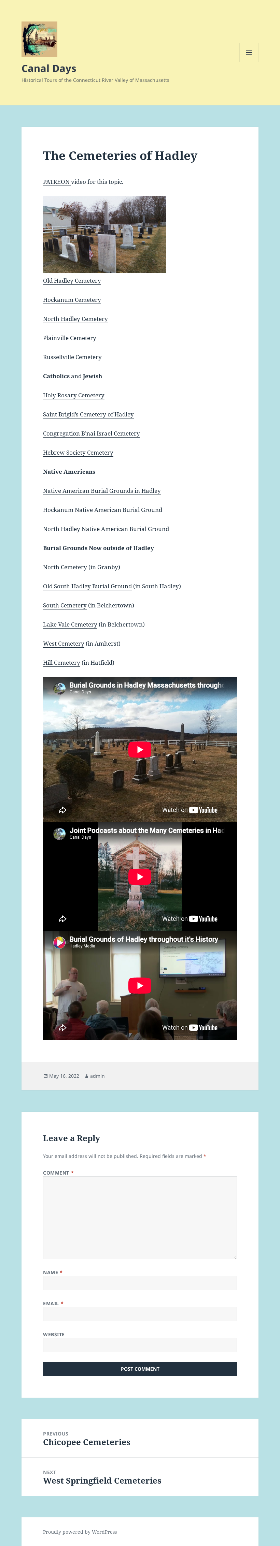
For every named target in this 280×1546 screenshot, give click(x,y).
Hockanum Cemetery (72, 300)
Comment (58, 1172)
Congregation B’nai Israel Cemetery (91, 433)
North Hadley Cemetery (75, 319)
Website (54, 1334)
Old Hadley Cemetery (72, 280)
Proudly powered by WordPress (80, 1532)
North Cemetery (65, 567)
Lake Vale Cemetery (70, 624)
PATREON (57, 182)
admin (97, 1076)
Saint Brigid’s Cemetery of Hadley (88, 414)
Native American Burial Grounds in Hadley (102, 491)
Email (53, 1303)
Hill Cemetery (61, 662)
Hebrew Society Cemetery (78, 452)
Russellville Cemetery (72, 357)
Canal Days (49, 68)
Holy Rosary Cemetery (73, 395)
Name (52, 1272)
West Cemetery (63, 643)
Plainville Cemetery (69, 338)
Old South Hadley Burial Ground (87, 586)
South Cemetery (65, 605)
